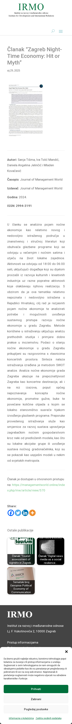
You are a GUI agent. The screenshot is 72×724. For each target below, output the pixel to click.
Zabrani (36, 699)
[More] (32, 513)
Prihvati (36, 689)
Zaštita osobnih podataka (48, 718)
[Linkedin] (25, 513)
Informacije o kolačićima (21, 718)
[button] (66, 651)
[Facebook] (11, 513)
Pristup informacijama (22, 642)
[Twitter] (18, 513)
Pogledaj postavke (36, 709)
